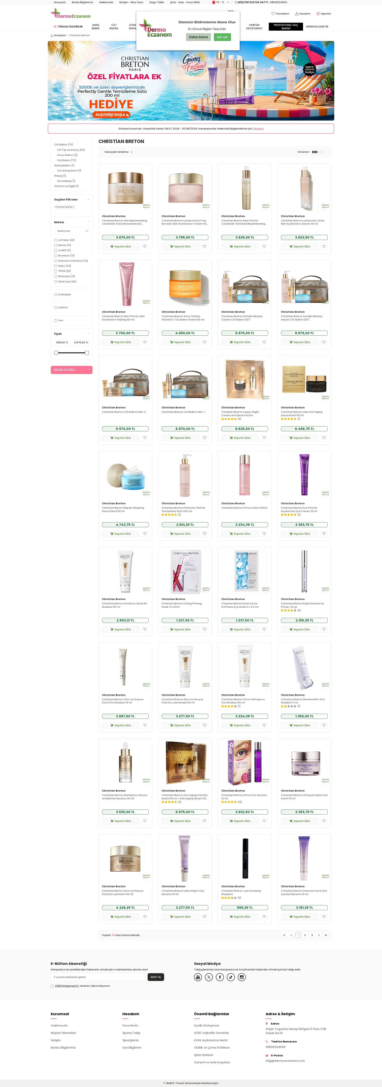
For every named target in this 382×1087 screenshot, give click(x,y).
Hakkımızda (106, 2)
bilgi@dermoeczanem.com (285, 1061)
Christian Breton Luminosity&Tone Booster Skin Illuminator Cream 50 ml (184, 222)
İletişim (56, 1040)
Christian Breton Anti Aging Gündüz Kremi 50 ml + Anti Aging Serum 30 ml (185, 797)
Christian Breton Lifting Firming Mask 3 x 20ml (182, 605)
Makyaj (60, 175)
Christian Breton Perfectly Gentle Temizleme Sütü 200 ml (183, 509)
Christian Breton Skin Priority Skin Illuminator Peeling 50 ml (123, 318)
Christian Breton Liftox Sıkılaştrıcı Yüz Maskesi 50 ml (243, 701)
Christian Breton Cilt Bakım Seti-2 (124, 412)
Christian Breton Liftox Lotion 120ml (244, 508)
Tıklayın (258, 129)
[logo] (70, 14)
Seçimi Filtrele (64, 370)
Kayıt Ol (156, 977)
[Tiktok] (231, 977)
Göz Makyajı (66, 181)
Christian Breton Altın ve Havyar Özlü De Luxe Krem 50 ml (122, 892)
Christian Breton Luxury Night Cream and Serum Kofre (240, 413)
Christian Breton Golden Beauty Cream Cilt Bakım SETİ (242, 318)
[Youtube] (198, 977)
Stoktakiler (64, 294)
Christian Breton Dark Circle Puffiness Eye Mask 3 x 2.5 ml (239, 605)
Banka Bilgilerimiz (82, 2)
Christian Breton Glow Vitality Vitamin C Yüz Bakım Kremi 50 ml (183, 318)
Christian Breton (114, 216)
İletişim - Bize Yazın (131, 2)
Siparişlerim (130, 1040)
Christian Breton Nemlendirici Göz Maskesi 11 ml (303, 701)
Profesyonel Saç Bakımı (286, 26)
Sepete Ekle (122, 246)
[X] (209, 977)
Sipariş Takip (131, 1033)
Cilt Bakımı (113, 26)
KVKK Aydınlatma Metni (211, 1040)
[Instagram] (242, 977)
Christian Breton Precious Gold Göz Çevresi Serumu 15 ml (304, 892)
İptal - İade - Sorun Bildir (185, 2)
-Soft (168, 1083)
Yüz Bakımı (66, 160)
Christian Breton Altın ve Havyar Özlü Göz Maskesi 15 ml (122, 701)
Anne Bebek (95, 26)
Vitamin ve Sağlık (66, 186)
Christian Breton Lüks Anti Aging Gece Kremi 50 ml (301, 413)
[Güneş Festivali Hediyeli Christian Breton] (191, 81)
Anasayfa (60, 2)
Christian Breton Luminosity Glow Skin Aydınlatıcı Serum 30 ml (303, 222)
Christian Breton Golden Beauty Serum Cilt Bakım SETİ (302, 318)
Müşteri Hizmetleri (63, 1033)
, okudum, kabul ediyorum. (82, 986)
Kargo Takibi (156, 2)
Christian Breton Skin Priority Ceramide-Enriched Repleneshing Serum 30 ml (243, 222)
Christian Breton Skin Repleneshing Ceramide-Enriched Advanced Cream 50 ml (124, 222)
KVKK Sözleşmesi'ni (66, 986)
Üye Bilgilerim (131, 1048)
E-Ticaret (178, 1083)
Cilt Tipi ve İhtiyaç (71, 150)
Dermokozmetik (317, 26)
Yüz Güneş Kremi (69, 170)
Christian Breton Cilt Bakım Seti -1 (184, 412)
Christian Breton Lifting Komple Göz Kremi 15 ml (304, 797)
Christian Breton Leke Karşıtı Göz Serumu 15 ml (183, 892)
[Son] (325, 935)
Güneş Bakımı (133, 26)
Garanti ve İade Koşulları (212, 1062)
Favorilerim (130, 1026)
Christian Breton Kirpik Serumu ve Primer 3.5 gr (302, 605)
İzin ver (222, 37)
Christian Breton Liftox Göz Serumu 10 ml (244, 797)
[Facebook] (220, 977)
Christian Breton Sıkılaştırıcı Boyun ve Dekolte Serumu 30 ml (124, 797)
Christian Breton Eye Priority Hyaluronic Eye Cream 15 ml (299, 509)
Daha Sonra (198, 37)
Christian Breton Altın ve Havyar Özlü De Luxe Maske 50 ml (182, 701)
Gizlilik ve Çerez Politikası (212, 1048)
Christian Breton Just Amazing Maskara (241, 892)
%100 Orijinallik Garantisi (211, 1033)
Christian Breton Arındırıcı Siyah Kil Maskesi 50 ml (124, 605)
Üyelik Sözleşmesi (206, 1026)
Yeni (60, 320)
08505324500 (276, 1047)
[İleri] (318, 935)
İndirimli (63, 307)
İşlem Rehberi (203, 1055)
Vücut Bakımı (67, 155)
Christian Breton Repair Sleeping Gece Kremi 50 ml (123, 509)
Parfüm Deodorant (254, 26)
